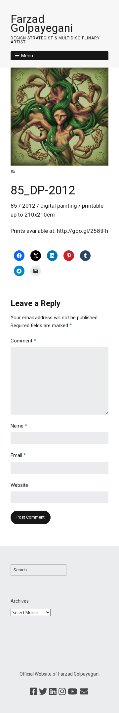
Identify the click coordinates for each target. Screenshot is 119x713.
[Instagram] (62, 691)
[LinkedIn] (53, 691)
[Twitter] (43, 691)
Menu (27, 55)
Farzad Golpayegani (42, 23)
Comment (23, 341)
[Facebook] (33, 691)
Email (18, 455)
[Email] (84, 691)
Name (19, 426)
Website (19, 485)
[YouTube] (72, 691)
